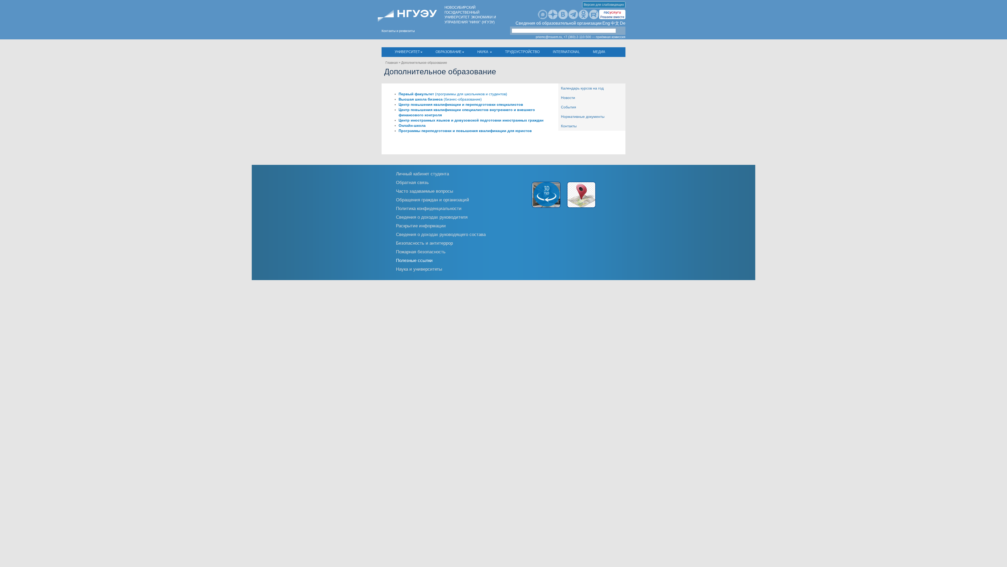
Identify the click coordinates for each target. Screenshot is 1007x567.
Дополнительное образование (424, 63)
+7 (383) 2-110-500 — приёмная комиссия (594, 37)
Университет (407, 52)
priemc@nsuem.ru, (549, 37)
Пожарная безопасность (421, 251)
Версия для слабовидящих (604, 5)
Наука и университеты (419, 268)
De (622, 23)
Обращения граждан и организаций (432, 199)
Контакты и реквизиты (398, 31)
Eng (606, 23)
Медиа (599, 52)
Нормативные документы (582, 116)
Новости (568, 98)
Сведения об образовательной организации (559, 23)
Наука (483, 52)
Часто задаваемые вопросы (424, 190)
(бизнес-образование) (440, 99)
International (566, 52)
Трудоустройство (522, 52)
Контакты (569, 126)
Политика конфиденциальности (429, 208)
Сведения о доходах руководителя (432, 216)
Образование (449, 52)
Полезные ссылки (414, 260)
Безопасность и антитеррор (424, 242)
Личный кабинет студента (422, 173)
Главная (391, 63)
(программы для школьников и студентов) (453, 94)
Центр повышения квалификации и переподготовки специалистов (461, 104)
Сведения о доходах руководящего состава (441, 234)
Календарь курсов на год (582, 88)
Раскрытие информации (421, 225)
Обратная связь (412, 182)
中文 (615, 23)
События (568, 107)
